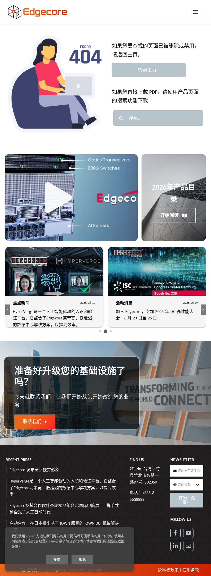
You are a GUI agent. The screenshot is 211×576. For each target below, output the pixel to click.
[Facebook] (175, 533)
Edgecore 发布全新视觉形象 (34, 469)
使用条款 (190, 569)
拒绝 (82, 559)
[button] (100, 331)
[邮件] (188, 546)
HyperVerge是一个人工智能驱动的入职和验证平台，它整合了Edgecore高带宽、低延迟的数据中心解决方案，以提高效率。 (63, 488)
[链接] (175, 546)
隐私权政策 (168, 569)
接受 (57, 559)
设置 (15, 546)
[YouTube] (188, 533)
